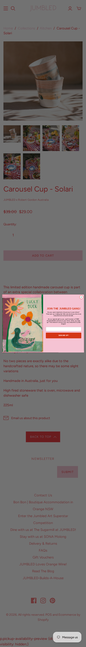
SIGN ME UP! (63, 335)
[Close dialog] (81, 297)
